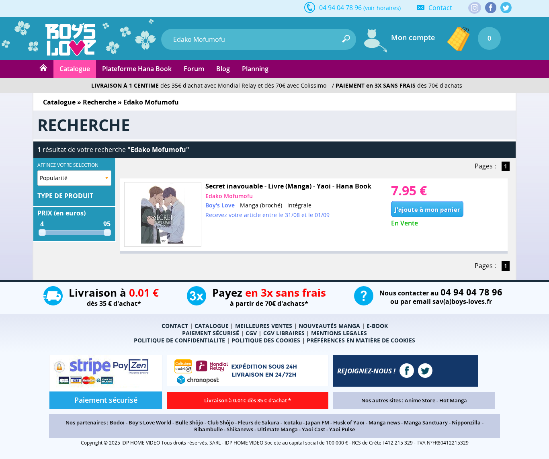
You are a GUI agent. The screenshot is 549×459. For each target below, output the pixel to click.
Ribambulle (208, 429)
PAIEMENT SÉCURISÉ (210, 333)
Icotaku (292, 422)
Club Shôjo (220, 422)
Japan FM (317, 422)
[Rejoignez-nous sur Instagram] (474, 8)
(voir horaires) (382, 8)
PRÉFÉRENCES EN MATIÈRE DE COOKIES (361, 340)
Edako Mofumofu (229, 196)
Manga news (384, 422)
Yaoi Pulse (342, 429)
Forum (194, 68)
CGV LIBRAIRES (284, 333)
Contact (440, 7)
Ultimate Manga (277, 429)
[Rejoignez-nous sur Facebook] (490, 7)
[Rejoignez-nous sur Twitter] (506, 7)
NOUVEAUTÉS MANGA (329, 326)
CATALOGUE (212, 326)
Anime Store (420, 400)
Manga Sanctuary (426, 422)
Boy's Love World (150, 422)
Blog (223, 68)
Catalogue (74, 68)
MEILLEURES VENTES (263, 326)
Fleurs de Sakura (258, 422)
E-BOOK (377, 326)
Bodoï (117, 422)
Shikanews (240, 429)
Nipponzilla (466, 422)
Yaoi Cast (313, 429)
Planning (255, 68)
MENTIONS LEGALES (339, 333)
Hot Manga (453, 400)
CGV (251, 333)
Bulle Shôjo (189, 422)
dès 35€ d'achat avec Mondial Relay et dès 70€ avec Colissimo (208, 85)
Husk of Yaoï (349, 422)
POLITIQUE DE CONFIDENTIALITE (179, 340)
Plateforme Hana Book (137, 68)
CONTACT (175, 326)
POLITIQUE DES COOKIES (265, 340)
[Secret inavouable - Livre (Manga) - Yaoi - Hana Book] (163, 214)
